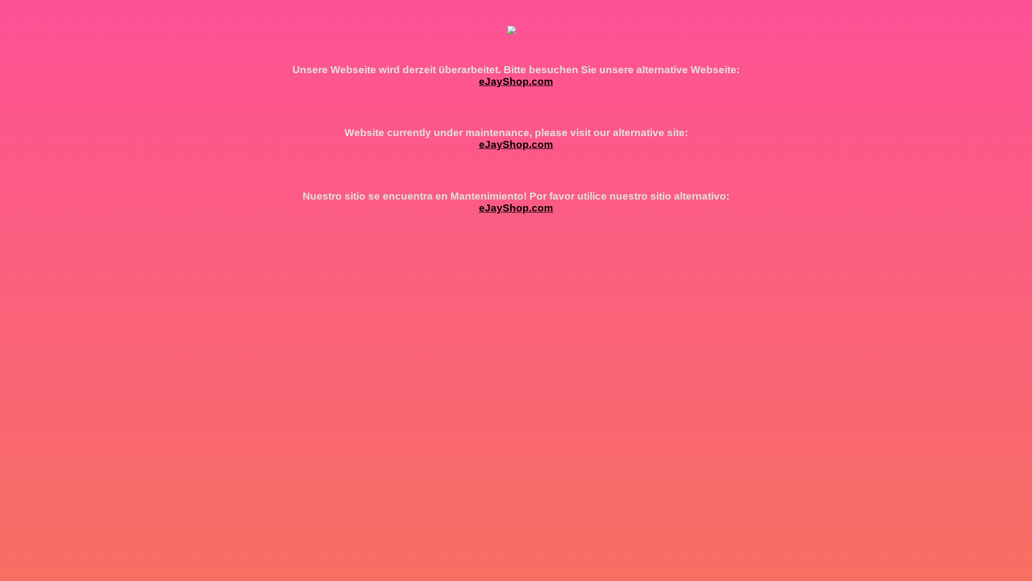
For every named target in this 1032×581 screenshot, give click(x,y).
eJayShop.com (516, 81)
